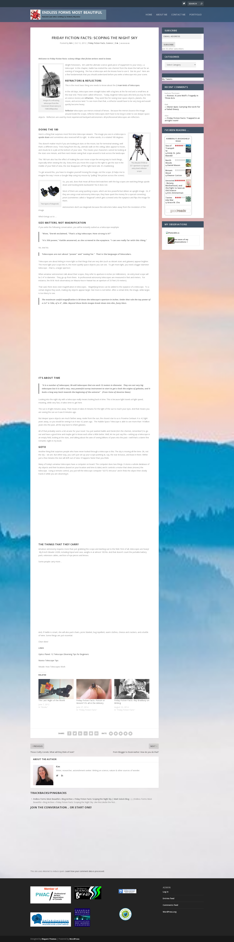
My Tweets (167, 79)
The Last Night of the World (51, 700)
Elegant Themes (49, 939)
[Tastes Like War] (188, 201)
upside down (44, 137)
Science (109, 43)
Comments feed (170, 905)
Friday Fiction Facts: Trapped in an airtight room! (182, 119)
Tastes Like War (169, 198)
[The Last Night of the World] (56, 689)
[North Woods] (188, 166)
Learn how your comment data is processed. (84, 871)
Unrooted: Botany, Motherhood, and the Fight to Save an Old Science (175, 185)
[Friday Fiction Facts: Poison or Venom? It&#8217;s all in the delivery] (94, 689)
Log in (165, 891)
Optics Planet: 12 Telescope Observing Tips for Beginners (63, 654)
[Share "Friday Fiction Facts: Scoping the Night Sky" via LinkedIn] (80, 733)
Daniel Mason (173, 165)
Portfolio (195, 15)
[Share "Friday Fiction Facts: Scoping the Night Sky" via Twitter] (74, 733)
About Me (161, 15)
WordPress (74, 939)
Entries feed (168, 898)
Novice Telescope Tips (48, 660)
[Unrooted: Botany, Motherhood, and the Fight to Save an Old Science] (188, 186)
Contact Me (178, 15)
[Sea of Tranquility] (188, 151)
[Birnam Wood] (188, 176)
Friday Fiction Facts (96, 43)
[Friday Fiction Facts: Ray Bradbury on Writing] (132, 689)
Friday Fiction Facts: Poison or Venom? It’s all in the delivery (90, 701)
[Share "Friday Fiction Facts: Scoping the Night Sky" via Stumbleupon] (85, 733)
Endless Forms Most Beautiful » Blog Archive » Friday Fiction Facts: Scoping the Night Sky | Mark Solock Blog (81, 799)
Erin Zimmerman (175, 193)
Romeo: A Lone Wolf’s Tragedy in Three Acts (181, 96)
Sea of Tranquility (169, 148)
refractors (89, 98)
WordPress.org (169, 911)
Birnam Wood (168, 171)
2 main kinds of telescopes (128, 85)
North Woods (168, 161)
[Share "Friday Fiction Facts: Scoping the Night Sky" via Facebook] (69, 733)
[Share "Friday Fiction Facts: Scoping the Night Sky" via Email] (91, 733)
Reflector (69, 110)
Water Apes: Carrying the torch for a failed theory (182, 108)
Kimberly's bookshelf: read (178, 139)
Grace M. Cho (173, 202)
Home (149, 15)
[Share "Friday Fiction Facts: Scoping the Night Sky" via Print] (96, 733)
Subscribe (169, 44)
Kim (71, 43)
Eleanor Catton (174, 175)
